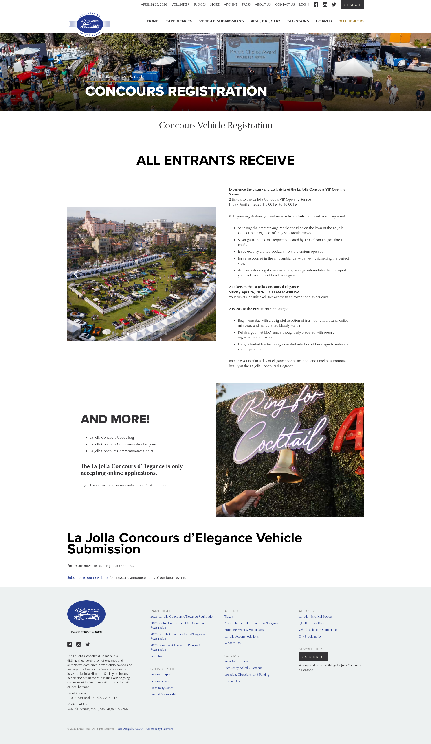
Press (246, 4)
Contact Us (285, 4)
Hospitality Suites (161, 687)
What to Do (232, 643)
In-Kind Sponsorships (164, 694)
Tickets (228, 616)
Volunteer (180, 4)
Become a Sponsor (163, 674)
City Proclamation (311, 636)
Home (153, 21)
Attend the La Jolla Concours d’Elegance (251, 623)
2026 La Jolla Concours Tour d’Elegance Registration (177, 636)
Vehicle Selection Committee (318, 629)
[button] (76, 274)
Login (304, 4)
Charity (324, 21)
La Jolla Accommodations (241, 636)
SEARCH (352, 5)
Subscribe (313, 657)
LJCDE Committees (311, 623)
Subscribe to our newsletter (88, 577)
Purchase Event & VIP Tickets (244, 629)
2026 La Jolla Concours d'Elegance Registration (182, 616)
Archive (230, 4)
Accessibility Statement (159, 729)
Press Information (236, 661)
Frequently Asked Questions (243, 668)
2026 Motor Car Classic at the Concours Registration (177, 625)
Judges (200, 4)
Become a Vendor (162, 681)
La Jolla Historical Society (315, 616)
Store (215, 4)
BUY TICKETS (351, 21)
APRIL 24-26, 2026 (154, 4)
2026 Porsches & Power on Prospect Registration (175, 647)
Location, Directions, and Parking (246, 674)
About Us (263, 4)
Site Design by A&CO (130, 729)
